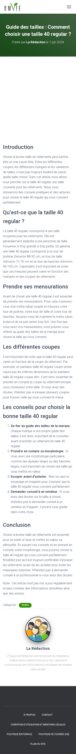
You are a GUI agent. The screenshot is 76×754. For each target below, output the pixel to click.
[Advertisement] (38, 97)
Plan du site (38, 744)
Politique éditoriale (19, 734)
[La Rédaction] (38, 629)
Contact (47, 714)
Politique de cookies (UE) (54, 734)
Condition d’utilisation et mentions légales (38, 724)
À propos (29, 714)
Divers (25, 605)
